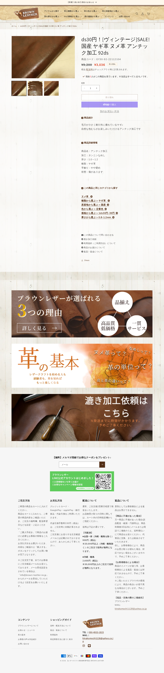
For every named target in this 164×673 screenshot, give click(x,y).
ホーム (14, 26)
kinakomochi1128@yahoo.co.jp (131, 608)
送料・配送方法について (60, 626)
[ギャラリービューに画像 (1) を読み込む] (19, 88)
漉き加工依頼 (90, 239)
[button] (53, 11)
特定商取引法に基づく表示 (61, 639)
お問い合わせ (23, 644)
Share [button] (87, 260)
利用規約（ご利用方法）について (100, 243)
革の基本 (21, 635)
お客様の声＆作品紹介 (27, 639)
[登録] (102, 464)
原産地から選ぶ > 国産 (93, 204)
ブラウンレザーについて (28, 626)
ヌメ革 (85, 196)
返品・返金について (93, 251)
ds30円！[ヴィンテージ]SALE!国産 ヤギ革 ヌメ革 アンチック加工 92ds (48, 26)
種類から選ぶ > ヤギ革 (93, 200)
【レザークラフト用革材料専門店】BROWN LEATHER (85, 661)
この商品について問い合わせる (99, 235)
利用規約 (54, 635)
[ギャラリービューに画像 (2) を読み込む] (35, 88)
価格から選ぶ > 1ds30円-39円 (98, 213)
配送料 (89, 69)
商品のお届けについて (94, 247)
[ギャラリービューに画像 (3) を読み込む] (51, 88)
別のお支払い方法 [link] (109, 111)
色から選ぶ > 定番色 (92, 208)
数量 (83, 83)
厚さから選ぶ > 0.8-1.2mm (96, 217)
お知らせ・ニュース (26, 630)
